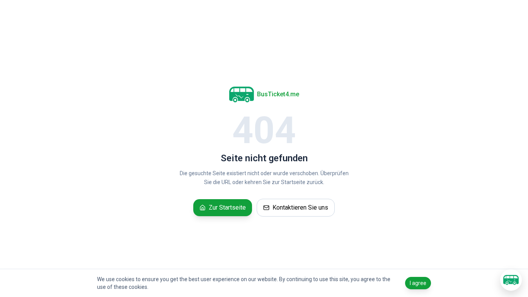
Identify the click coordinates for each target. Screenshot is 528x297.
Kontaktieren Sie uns (300, 207)
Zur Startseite (227, 207)
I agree (418, 283)
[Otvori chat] (511, 280)
